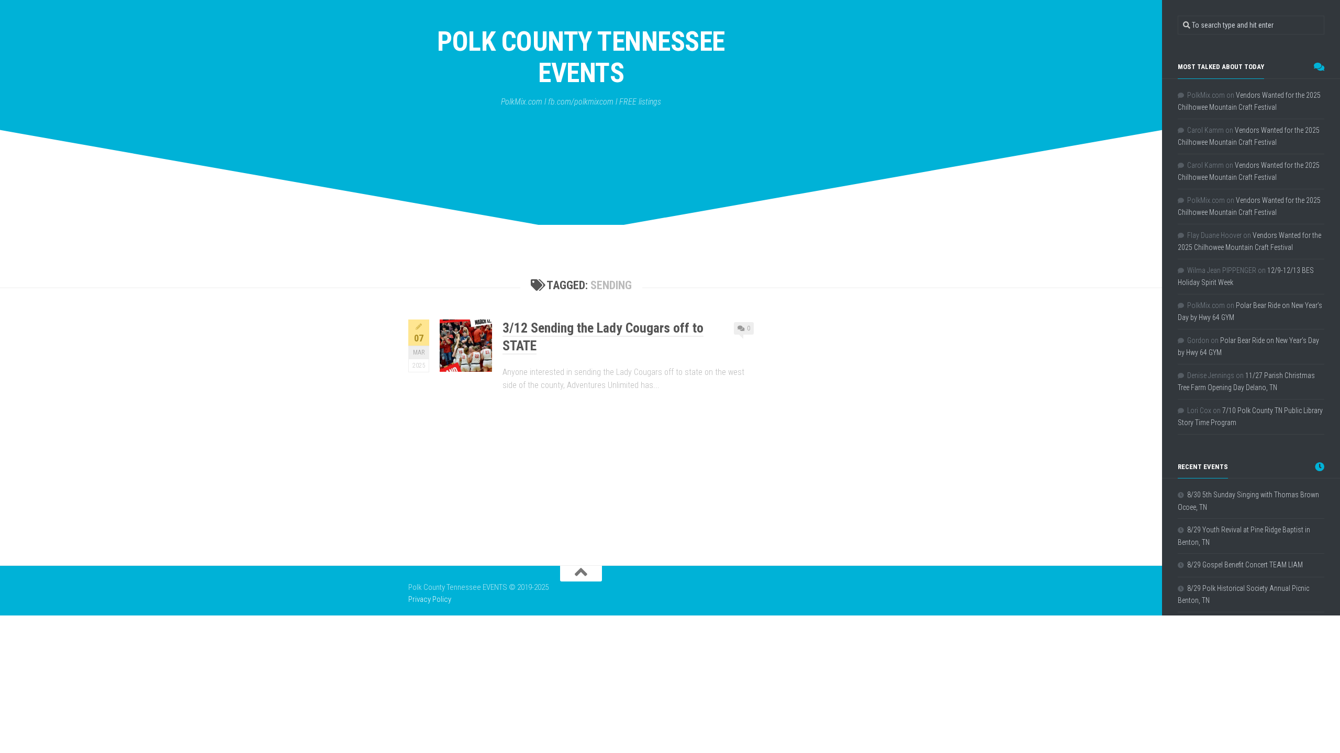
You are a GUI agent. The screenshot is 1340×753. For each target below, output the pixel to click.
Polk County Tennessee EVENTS (581, 57)
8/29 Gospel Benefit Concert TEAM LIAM (1245, 565)
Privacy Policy (429, 599)
